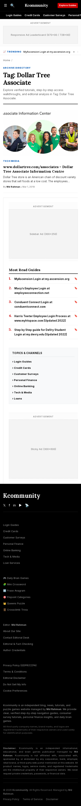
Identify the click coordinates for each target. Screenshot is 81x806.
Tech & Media (11, 556)
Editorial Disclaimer (14, 677)
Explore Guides (67, 5)
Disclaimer (52, 799)
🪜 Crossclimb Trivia (15, 609)
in (14, 505)
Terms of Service (33, 799)
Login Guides (13, 15)
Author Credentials (14, 650)
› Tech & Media (22, 392)
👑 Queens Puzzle (14, 603)
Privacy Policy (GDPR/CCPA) (20, 665)
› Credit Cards (21, 367)
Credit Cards (32, 15)
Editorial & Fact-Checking (18, 643)
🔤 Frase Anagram (14, 590)
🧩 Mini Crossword (14, 584)
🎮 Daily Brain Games (16, 578)
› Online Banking (23, 386)
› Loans (17, 398)
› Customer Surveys (25, 373)
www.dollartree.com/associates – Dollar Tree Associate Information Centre (38, 169)
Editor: (14, 624)
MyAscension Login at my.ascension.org (46, 51)
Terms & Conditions (15, 671)
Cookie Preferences (15, 690)
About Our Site (12, 631)
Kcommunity (36, 5)
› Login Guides (22, 361)
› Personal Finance (24, 380)
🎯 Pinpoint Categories (16, 597)
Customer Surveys (54, 15)
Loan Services (11, 562)
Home (6, 60)
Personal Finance (13, 543)
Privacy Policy (11, 799)
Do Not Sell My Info (14, 684)
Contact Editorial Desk (16, 637)
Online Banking (12, 550)
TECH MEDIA (11, 161)
